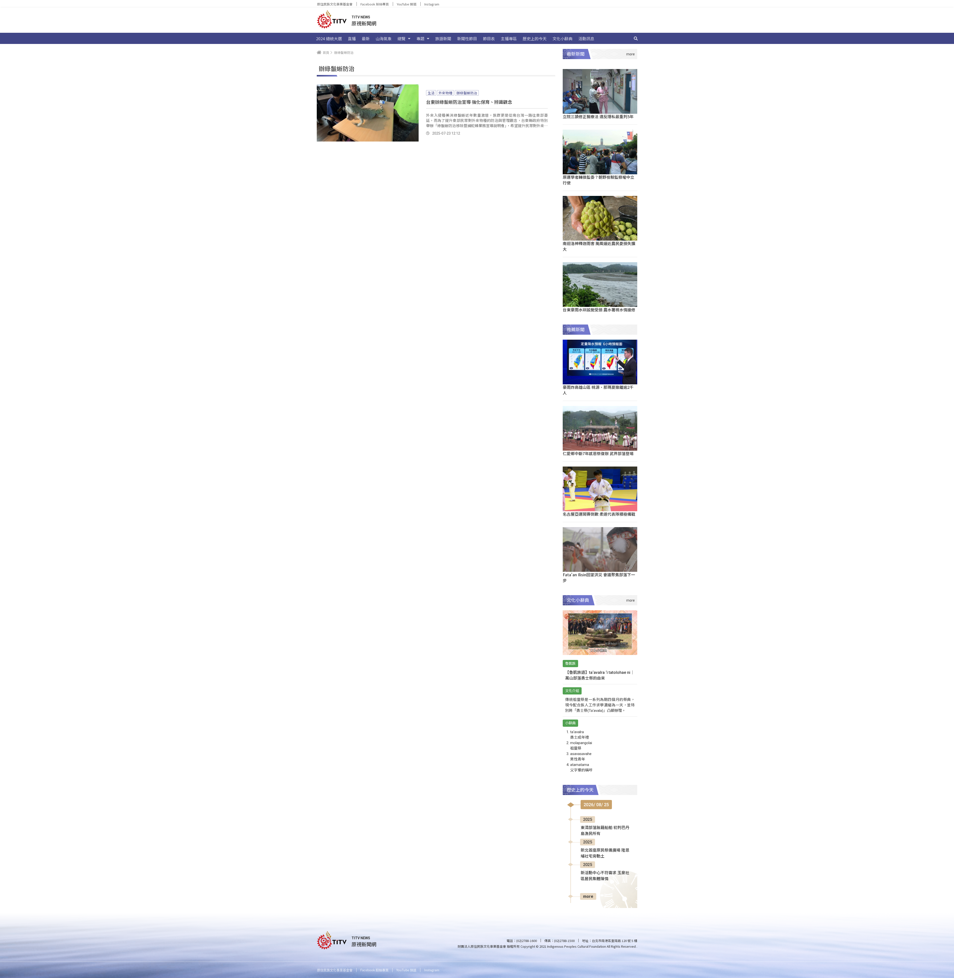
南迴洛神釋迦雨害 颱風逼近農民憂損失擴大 (599, 246)
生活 (431, 92)
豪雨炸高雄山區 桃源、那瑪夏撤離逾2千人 (598, 390)
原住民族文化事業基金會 (335, 4)
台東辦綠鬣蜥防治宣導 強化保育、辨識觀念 (469, 102)
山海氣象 (384, 38)
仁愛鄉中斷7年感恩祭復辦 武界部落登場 (598, 453)
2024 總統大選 (329, 38)
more (588, 896)
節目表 (489, 38)
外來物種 (445, 92)
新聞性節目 (467, 38)
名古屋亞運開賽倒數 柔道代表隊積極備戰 (599, 514)
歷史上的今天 (535, 38)
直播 (352, 38)
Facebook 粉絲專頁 (374, 4)
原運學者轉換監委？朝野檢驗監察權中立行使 (598, 180)
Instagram (431, 4)
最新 (366, 38)
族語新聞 (443, 38)
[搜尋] (636, 38)
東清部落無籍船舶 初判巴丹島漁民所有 (605, 830)
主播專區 (509, 38)
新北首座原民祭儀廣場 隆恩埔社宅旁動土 (605, 853)
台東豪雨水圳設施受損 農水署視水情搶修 (599, 310)
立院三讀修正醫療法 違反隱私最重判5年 (598, 116)
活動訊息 (586, 38)
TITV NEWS (361, 17)
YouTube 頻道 (406, 4)
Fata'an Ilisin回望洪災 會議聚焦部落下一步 (599, 577)
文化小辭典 (562, 38)
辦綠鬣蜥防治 (466, 92)
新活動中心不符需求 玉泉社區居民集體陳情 (605, 875)
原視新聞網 (364, 23)
